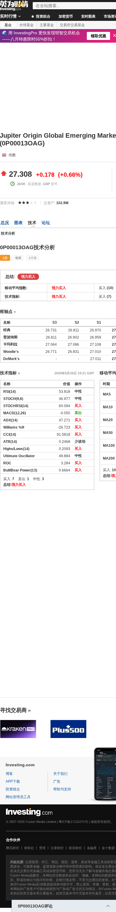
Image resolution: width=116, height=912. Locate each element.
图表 (18, 222)
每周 (18, 258)
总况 (5, 222)
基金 (8, 25)
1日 (5, 258)
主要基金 (47, 25)
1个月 (33, 258)
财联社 (29, 847)
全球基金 (26, 25)
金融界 (92, 847)
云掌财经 (57, 847)
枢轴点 (6, 311)
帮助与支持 (62, 789)
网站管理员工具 (18, 797)
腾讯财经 (12, 847)
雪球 (42, 847)
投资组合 (42, 16)
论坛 (46, 222)
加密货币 (66, 16)
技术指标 (8, 372)
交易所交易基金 (72, 25)
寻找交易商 (13, 710)
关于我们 (60, 774)
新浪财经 (75, 847)
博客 (9, 774)
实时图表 (88, 16)
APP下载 (13, 781)
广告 (56, 781)
